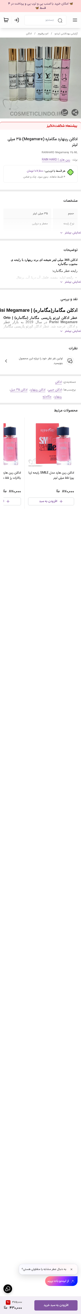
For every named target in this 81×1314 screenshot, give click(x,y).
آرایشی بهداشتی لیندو (66, 34)
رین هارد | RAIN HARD (56, 160)
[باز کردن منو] (74, 20)
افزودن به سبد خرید (56, 1305)
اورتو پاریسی (23, 326)
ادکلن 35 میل (18, 390)
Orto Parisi (34, 330)
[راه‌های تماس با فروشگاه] (7, 1288)
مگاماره (47, 396)
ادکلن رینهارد (37, 390)
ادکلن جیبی (55, 390)
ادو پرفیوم (43, 34)
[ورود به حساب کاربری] (17, 20)
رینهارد (58, 396)
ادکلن (29, 34)
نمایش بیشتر (73, 232)
